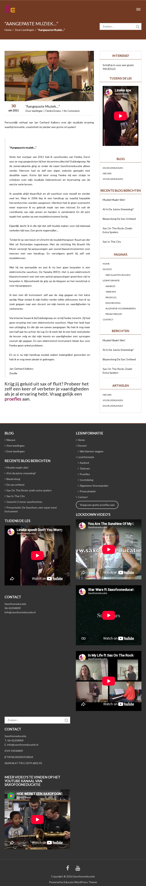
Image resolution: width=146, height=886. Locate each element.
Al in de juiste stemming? (118, 209)
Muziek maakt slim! (114, 199)
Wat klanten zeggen (118, 274)
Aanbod (110, 286)
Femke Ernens (53, 110)
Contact (108, 319)
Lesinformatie (111, 280)
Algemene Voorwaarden (121, 308)
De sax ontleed (126, 218)
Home (8, 29)
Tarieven (111, 291)
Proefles (111, 297)
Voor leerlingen (113, 179)
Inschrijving (113, 302)
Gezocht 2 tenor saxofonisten (24, 501)
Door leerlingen (24, 29)
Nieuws (107, 173)
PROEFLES (109, 68)
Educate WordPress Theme (80, 882)
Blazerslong (109, 218)
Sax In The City (112, 241)
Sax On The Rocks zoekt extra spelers (117, 230)
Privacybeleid (114, 314)
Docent (107, 269)
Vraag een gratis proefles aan (97, 504)
